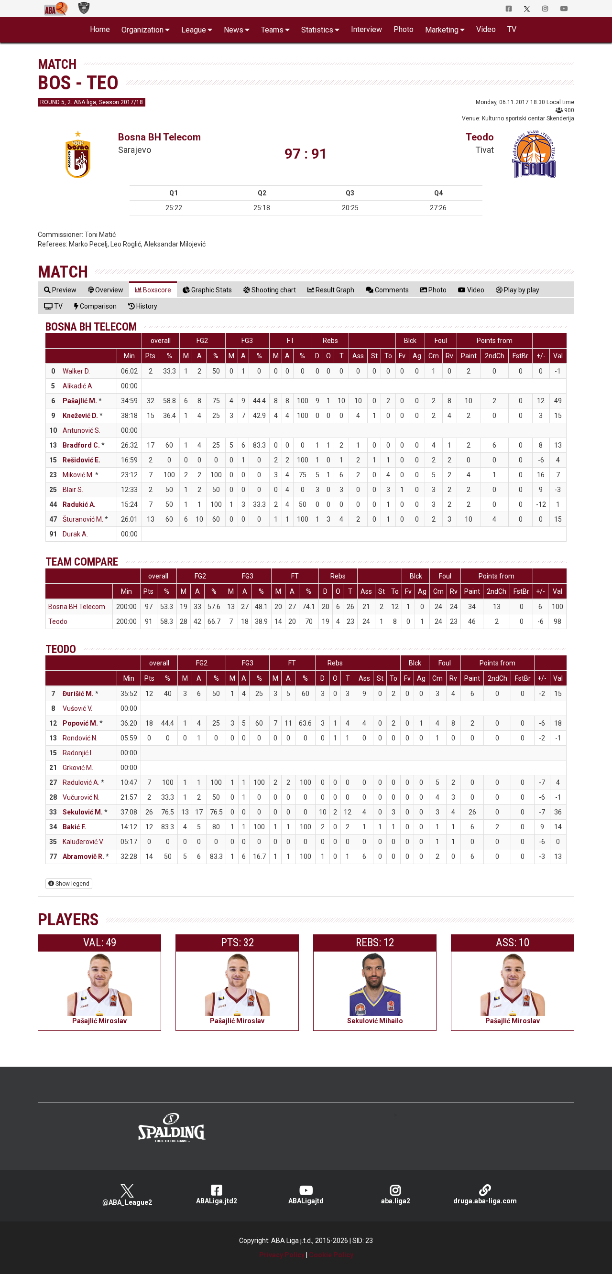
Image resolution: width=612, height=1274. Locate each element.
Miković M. (78, 475)
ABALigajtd (306, 1201)
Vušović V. (77, 708)
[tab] (60, 289)
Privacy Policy (282, 1255)
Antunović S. (81, 430)
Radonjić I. (78, 753)
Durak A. (75, 534)
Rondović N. (80, 738)
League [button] (193, 29)
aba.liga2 (395, 1201)
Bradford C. (81, 445)
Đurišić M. (78, 693)
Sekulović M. (83, 812)
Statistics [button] (317, 29)
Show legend (71, 883)
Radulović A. (81, 782)
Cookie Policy (331, 1255)
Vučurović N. (81, 797)
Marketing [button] (442, 29)
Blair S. (73, 489)
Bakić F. (74, 827)
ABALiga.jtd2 (216, 1201)
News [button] (233, 29)
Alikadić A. (78, 386)
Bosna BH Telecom (159, 137)
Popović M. (80, 723)
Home (100, 29)
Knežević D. (80, 415)
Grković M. (78, 767)
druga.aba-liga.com (485, 1201)
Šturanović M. (83, 519)
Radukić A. (79, 504)
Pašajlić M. (80, 401)
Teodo (480, 137)
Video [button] (486, 29)
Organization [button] (142, 29)
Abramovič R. (83, 856)
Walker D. (76, 371)
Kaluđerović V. (83, 842)
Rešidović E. (81, 460)
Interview (366, 29)
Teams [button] (272, 29)
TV (511, 29)
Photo (403, 29)
